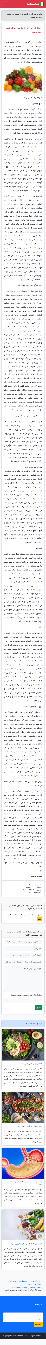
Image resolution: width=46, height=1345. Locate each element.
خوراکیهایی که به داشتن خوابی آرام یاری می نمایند (25, 1243)
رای (39, 918)
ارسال (38, 1007)
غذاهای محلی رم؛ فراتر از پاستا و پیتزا (29, 1126)
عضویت (38, 1324)
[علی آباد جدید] (35, 4)
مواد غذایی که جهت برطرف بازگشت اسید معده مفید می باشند (23, 1183)
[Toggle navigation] (4, 3)
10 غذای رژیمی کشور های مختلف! (31, 1063)
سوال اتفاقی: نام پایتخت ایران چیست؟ (26, 995)
